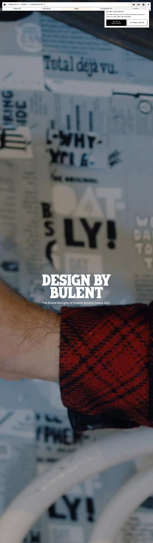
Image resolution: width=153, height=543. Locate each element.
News (77, 9)
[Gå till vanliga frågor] (133, 4)
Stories (24, 4)
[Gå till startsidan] (4, 4)
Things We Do (13, 4)
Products (17, 9)
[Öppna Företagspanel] (138, 4)
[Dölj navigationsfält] (148, 4)
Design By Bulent (36, 4)
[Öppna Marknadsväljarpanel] (143, 4)
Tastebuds (47, 9)
